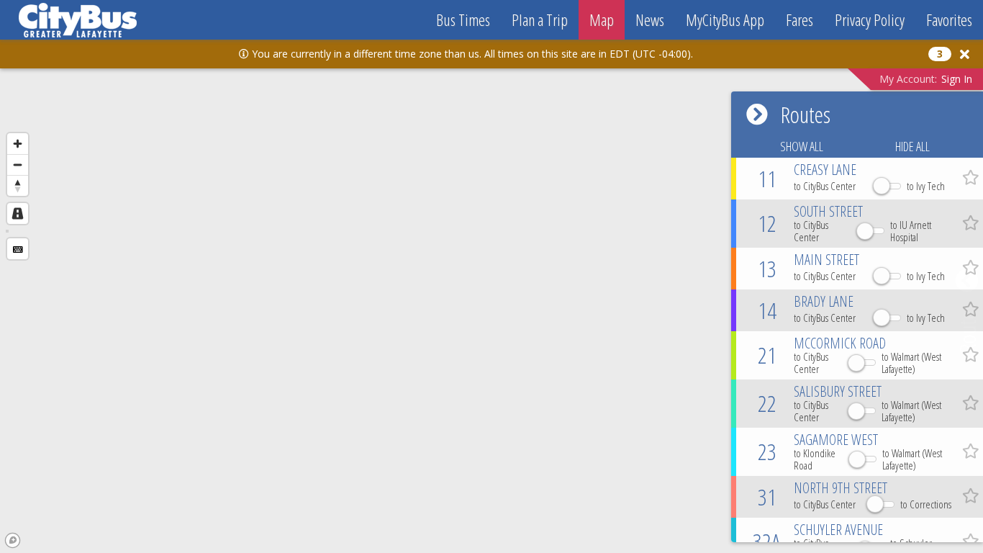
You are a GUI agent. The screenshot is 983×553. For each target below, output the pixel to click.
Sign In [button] (956, 79)
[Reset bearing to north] (17, 185)
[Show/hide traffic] (17, 213)
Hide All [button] (912, 146)
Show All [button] (801, 146)
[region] (491, 299)
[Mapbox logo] (12, 540)
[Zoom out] (17, 164)
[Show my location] (17, 248)
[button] (962, 54)
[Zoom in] (17, 143)
